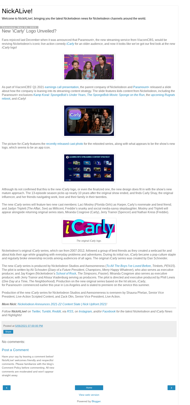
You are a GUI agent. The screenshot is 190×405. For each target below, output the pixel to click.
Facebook (109, 311)
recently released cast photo (64, 143)
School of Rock (66, 273)
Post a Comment (15, 350)
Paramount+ (141, 87)
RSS (70, 311)
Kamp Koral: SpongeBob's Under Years (59, 94)
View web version (89, 394)
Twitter (36, 311)
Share (8, 331)
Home (89, 387)
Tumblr (46, 311)
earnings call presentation (62, 87)
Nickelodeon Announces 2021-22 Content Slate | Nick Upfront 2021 (62, 304)
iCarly (70, 43)
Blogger (96, 401)
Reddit (56, 311)
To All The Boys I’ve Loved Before (128, 265)
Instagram (85, 311)
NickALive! (17, 10)
